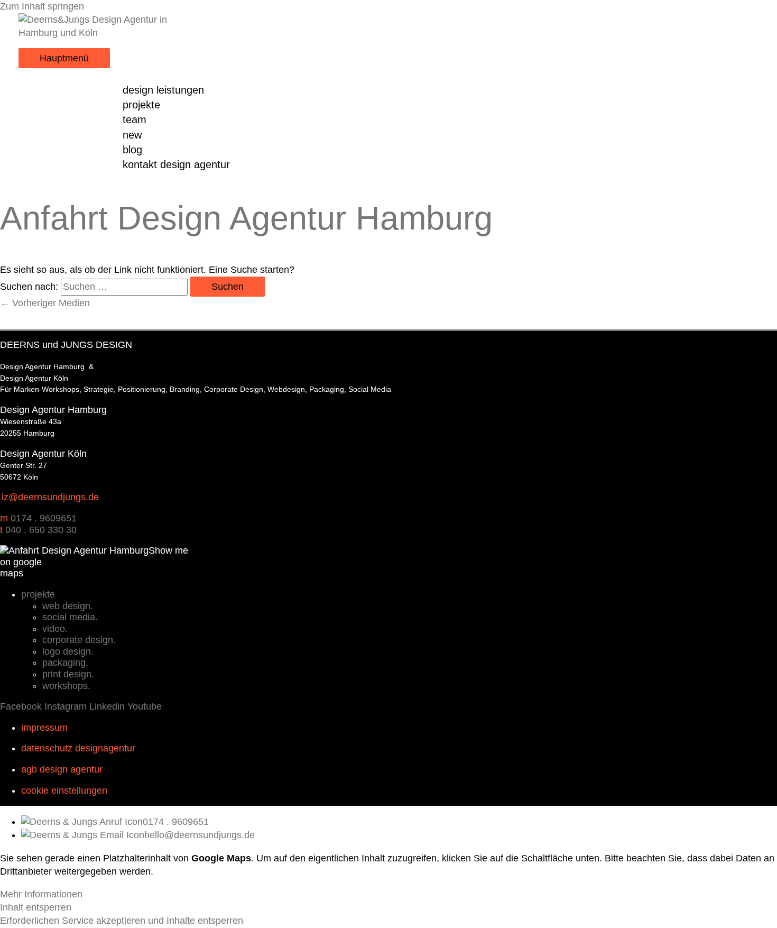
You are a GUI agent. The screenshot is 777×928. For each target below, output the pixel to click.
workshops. (66, 686)
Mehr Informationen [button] (41, 894)
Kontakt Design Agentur (176, 164)
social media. (70, 617)
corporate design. (79, 640)
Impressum (44, 727)
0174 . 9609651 (44, 518)
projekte (141, 105)
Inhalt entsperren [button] (35, 907)
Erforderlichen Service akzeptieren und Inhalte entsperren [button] (121, 920)
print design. (68, 674)
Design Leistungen (163, 90)
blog (132, 149)
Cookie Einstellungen (64, 790)
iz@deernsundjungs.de (50, 497)
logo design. (68, 651)
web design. (67, 606)
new (132, 135)
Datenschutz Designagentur (78, 748)
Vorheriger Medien (45, 303)
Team (134, 119)
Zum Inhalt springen (42, 6)
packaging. (65, 662)
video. (55, 628)
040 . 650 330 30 (41, 530)
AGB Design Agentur (62, 769)
